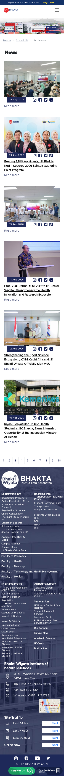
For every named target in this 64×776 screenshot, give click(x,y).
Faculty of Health (11, 561)
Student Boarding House (47, 503)
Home (7, 40)
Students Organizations (47, 515)
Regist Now (48, 3)
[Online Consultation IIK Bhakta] (8, 31)
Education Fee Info (11, 523)
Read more (11, 106)
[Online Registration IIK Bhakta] (55, 28)
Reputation (7, 600)
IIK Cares (39, 643)
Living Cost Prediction (46, 510)
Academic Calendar (44, 638)
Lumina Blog (41, 633)
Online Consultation (12, 514)
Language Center (43, 617)
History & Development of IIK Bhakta (14, 589)
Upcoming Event (10, 625)
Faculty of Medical (12, 576)
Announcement (10, 635)
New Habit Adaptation (13, 638)
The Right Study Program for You (15, 518)
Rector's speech (10, 594)
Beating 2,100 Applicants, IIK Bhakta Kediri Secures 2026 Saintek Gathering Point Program (30, 166)
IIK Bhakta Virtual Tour (13, 550)
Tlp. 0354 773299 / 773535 (32, 684)
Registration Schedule (13, 510)
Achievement (8, 609)
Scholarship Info (10, 526)
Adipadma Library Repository (44, 589)
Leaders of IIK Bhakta (13, 613)
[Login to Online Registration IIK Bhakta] (55, 32)
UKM (36, 528)
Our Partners (41, 628)
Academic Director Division (11, 643)
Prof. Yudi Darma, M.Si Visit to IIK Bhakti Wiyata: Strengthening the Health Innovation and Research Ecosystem (31, 290)
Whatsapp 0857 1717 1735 (31, 695)
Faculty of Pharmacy (13, 556)
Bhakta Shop (41, 648)
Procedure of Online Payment (12, 505)
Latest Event (8, 632)
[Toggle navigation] (57, 10)
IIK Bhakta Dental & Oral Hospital (47, 606)
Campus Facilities (10, 544)
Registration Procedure (14, 498)
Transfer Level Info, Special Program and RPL (15, 531)
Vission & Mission (10, 597)
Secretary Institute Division (11, 654)
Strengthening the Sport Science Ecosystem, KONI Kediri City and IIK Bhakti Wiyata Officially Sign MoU (28, 359)
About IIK (22, 40)
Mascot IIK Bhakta (11, 616)
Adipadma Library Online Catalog (47, 595)
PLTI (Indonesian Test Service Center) (46, 621)
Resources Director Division (12, 648)
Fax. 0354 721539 (26, 689)
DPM (36, 518)
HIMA (37, 525)
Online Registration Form (15, 501)
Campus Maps (9, 547)
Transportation (42, 506)
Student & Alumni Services (44, 612)
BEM (36, 521)
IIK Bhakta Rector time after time (13, 605)
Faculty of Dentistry (13, 566)
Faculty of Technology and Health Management (29, 571)
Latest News (8, 628)
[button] (21, 771)
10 (59, 460)
